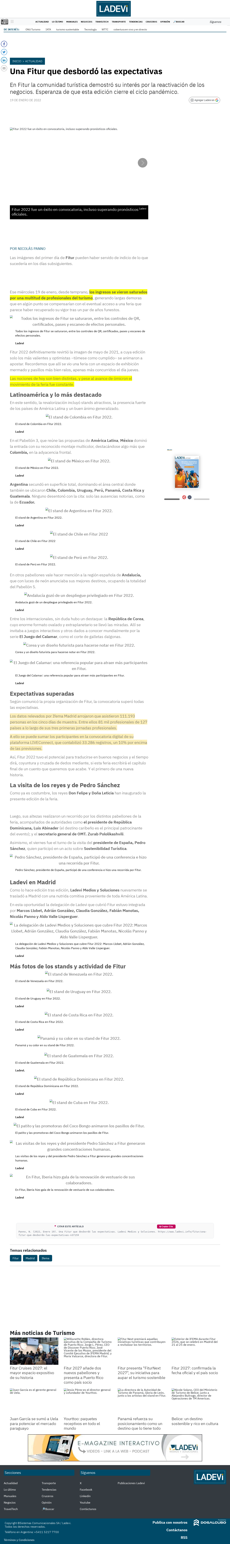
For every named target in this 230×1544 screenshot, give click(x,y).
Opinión (165, 21)
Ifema (45, 1258)
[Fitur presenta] (142, 1351)
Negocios (86, 21)
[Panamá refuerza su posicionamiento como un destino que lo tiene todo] (142, 1402)
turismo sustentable (67, 29)
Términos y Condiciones (19, 1540)
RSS (184, 1537)
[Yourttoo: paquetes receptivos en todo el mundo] (88, 1402)
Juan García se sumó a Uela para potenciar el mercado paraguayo (34, 1423)
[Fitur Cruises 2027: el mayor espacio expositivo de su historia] (34, 1351)
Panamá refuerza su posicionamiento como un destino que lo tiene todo (140, 1423)
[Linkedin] (4, 60)
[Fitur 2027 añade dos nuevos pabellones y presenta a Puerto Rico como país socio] (88, 1351)
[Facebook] (4, 44)
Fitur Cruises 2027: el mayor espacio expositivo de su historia (32, 1372)
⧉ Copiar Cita (166, 1226)
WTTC (105, 29)
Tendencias (135, 21)
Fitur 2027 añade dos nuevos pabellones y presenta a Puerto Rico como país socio (83, 1375)
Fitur (16, 1258)
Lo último (57, 21)
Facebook (86, 1489)
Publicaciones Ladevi (131, 1483)
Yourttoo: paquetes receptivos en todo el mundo (82, 1423)
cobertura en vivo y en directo (130, 29)
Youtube (85, 1502)
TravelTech (102, 21)
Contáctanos (88, 1509)
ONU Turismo (33, 29)
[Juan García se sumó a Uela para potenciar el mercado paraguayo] (34, 1402)
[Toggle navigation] (11, 21)
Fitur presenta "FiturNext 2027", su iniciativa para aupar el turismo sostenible (141, 1372)
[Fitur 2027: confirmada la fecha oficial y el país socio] (196, 1351)
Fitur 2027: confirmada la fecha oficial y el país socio (195, 1370)
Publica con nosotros (170, 1522)
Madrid (30, 1258)
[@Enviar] (4, 68)
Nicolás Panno (31, 248)
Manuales (72, 21)
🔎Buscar (178, 21)
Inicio (16, 61)
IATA (48, 29)
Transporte (119, 21)
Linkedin (85, 1496)
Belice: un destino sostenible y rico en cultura (195, 1421)
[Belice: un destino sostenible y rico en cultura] (196, 1402)
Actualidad (42, 21)
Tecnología (90, 29)
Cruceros (151, 21)
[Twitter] (4, 52)
